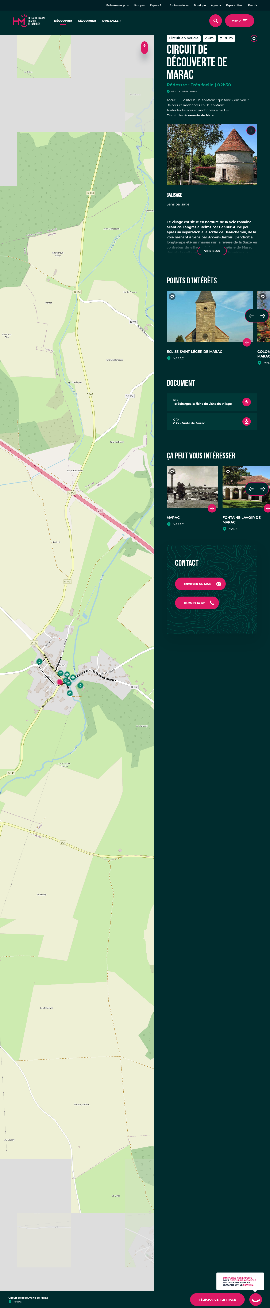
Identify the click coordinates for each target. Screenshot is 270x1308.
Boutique (200, 5)
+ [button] (144, 44)
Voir (212, 251)
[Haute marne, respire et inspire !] (29, 21)
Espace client (234, 5)
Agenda (216, 5)
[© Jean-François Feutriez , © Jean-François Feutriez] (212, 154)
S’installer (111, 20)
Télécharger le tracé (217, 1299)
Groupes (139, 5)
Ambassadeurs (179, 5)
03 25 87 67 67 (194, 603)
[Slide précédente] (251, 315)
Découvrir (63, 20)
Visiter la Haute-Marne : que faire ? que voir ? (216, 100)
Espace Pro (157, 5)
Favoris (252, 5)
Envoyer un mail (197, 584)
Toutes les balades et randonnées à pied (196, 110)
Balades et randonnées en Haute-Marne (196, 105)
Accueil (172, 100)
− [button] (144, 51)
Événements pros (117, 5)
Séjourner (87, 20)
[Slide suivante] (263, 315)
